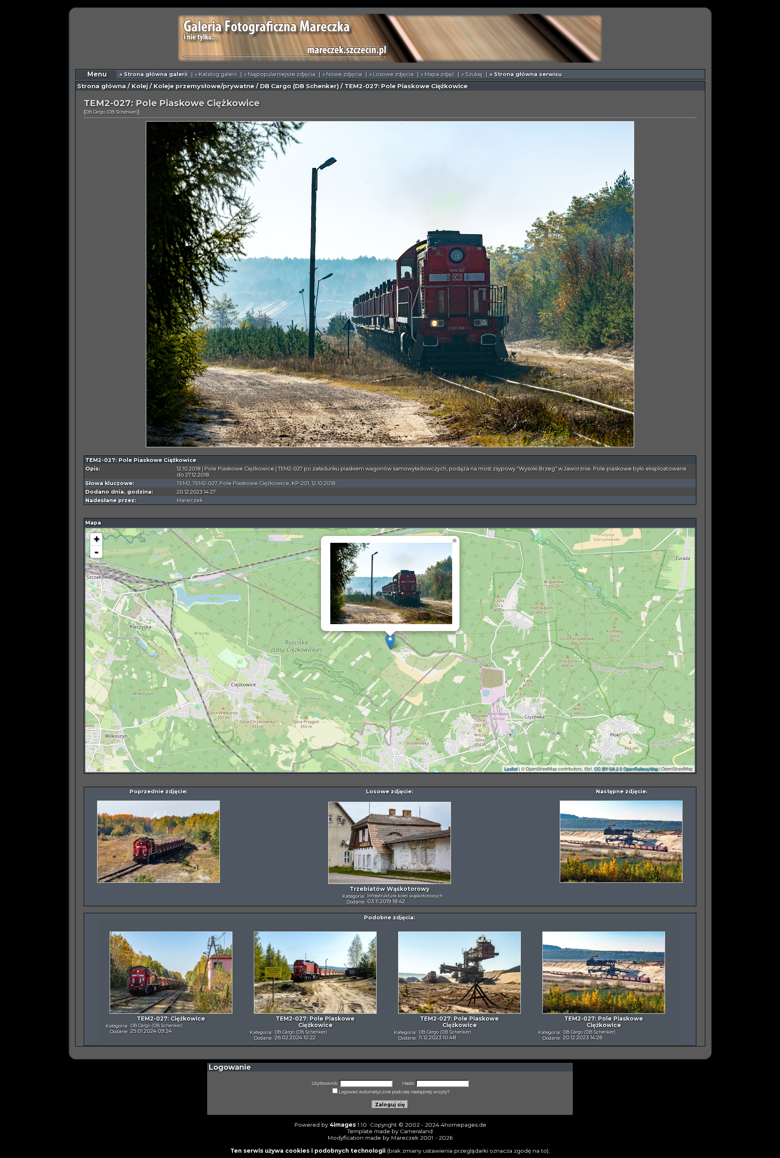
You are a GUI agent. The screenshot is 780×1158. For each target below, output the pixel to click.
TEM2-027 (205, 483)
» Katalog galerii (216, 74)
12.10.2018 (324, 483)
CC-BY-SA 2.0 (608, 768)
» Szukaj (472, 74)
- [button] (96, 551)
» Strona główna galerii (153, 74)
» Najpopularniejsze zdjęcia (279, 74)
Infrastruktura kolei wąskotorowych (405, 896)
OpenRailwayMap (640, 768)
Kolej (140, 86)
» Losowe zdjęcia (391, 74)
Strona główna (101, 86)
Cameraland (416, 1131)
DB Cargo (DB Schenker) (299, 86)
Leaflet (511, 768)
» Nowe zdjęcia (342, 74)
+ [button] (96, 539)
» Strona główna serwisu (526, 74)
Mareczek (190, 500)
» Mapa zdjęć (437, 74)
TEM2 (183, 483)
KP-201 (300, 483)
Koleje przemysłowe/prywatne (204, 86)
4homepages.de (463, 1124)
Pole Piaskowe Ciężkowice (254, 483)
